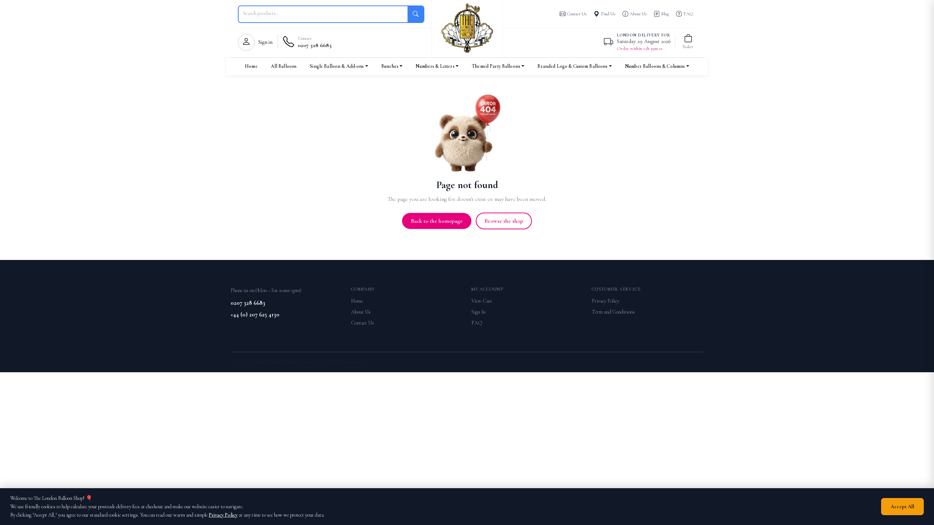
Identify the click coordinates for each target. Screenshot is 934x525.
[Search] (416, 14)
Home (251, 66)
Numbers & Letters (435, 66)
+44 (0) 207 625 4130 (255, 314)
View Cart (481, 301)
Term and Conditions (613, 312)
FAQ (476, 323)
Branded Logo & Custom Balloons (572, 66)
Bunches (389, 66)
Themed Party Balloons (496, 66)
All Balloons (284, 66)
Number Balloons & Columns (655, 66)
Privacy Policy (605, 301)
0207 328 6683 (248, 303)
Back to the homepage (437, 221)
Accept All (902, 506)
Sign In (478, 312)
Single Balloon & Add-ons (337, 66)
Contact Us (362, 323)
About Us (361, 312)
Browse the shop (504, 221)
